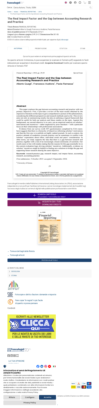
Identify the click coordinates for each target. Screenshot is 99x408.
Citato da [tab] (63, 48)
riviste (16, 12)
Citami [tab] (82, 48)
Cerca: (9, 7)
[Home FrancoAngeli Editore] (15, 3)
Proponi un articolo (50, 260)
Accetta (47, 397)
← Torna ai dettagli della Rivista (21, 251)
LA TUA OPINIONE (16, 361)
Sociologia (15, 271)
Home (9, 12)
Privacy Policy (30, 402)
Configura (29, 397)
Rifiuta (12, 397)
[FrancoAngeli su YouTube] (17, 356)
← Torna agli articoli (15, 255)
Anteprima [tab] (18, 48)
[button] (65, 3)
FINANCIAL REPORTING (28, 12)
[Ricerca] (90, 7)
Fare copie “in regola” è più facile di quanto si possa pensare (29, 301)
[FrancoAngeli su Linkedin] (11, 356)
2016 (40, 12)
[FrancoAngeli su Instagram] (14, 356)
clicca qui (64, 40)
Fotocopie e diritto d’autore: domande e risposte (35, 294)
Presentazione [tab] (41, 48)
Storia (14, 275)
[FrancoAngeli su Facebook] (8, 356)
